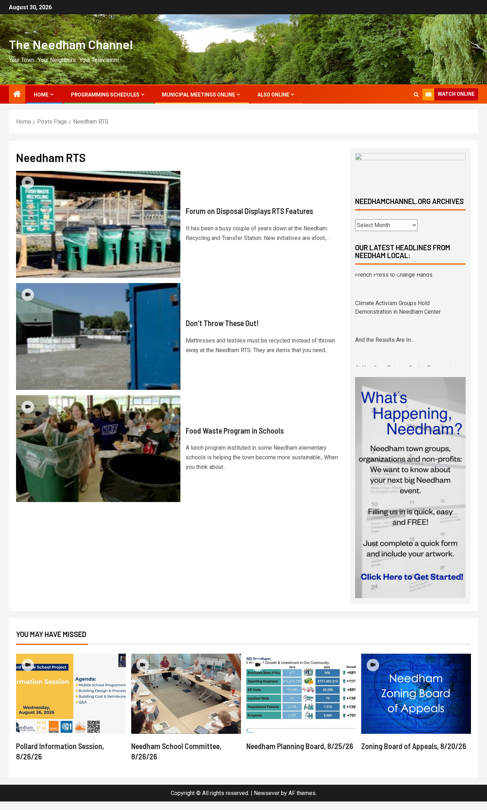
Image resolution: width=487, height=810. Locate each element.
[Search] (416, 94)
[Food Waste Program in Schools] (98, 448)
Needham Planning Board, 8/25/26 (299, 754)
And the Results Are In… (384, 314)
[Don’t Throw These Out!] (98, 336)
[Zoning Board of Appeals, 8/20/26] (416, 702)
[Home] (17, 95)
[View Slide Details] (410, 169)
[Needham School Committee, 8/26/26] (186, 702)
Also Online (273, 95)
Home (41, 95)
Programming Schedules (105, 95)
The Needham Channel (71, 44)
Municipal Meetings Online (198, 95)
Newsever (267, 801)
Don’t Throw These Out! (222, 323)
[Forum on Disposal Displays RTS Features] (98, 224)
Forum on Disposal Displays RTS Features (249, 210)
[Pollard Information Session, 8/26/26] (71, 702)
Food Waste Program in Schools (235, 430)
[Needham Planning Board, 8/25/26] (301, 702)
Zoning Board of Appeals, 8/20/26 (413, 754)
